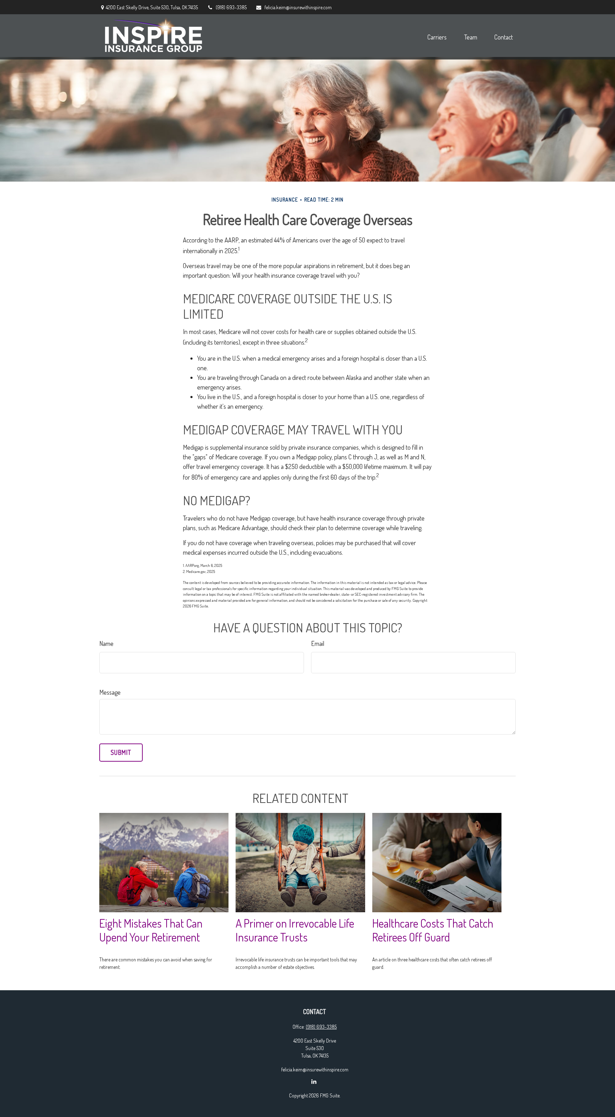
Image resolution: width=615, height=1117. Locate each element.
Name (106, 643)
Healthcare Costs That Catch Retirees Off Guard (432, 930)
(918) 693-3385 (231, 7)
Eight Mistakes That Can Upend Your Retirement (151, 930)
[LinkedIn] (314, 1081)
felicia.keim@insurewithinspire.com (298, 7)
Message (110, 692)
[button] (437, 37)
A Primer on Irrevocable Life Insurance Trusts (295, 930)
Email (317, 643)
